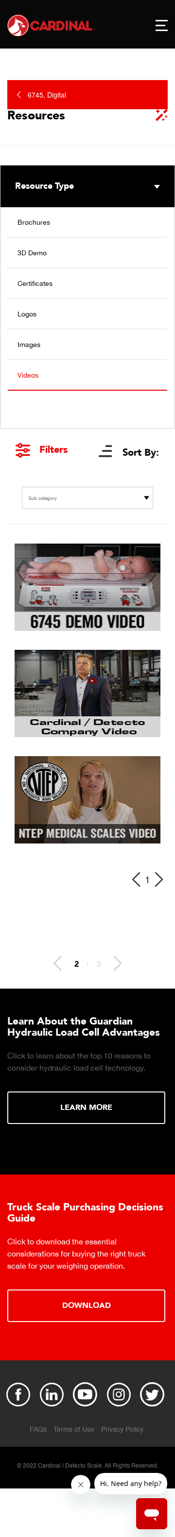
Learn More (86, 1107)
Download (86, 1305)
